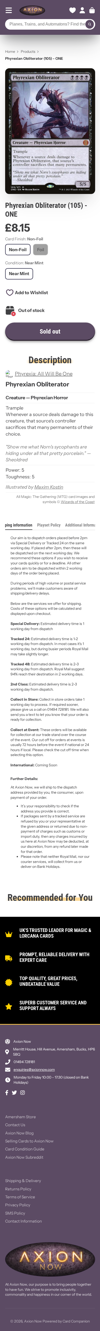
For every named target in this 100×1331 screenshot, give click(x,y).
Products (28, 51)
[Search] (89, 24)
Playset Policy (49, 525)
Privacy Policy (17, 1204)
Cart (92, 10)
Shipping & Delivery (23, 1180)
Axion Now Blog (19, 1133)
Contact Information (23, 1221)
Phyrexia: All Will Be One (44, 374)
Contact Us (15, 1124)
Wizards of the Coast (78, 501)
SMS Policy (15, 1213)
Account (82, 10)
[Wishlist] (72, 10)
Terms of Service (20, 1196)
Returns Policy (18, 1188)
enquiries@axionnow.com (34, 1069)
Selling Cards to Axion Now (29, 1141)
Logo (32, 10)
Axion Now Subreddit (24, 1157)
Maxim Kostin (48, 487)
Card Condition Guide (24, 1149)
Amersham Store (20, 1116)
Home (10, 51)
